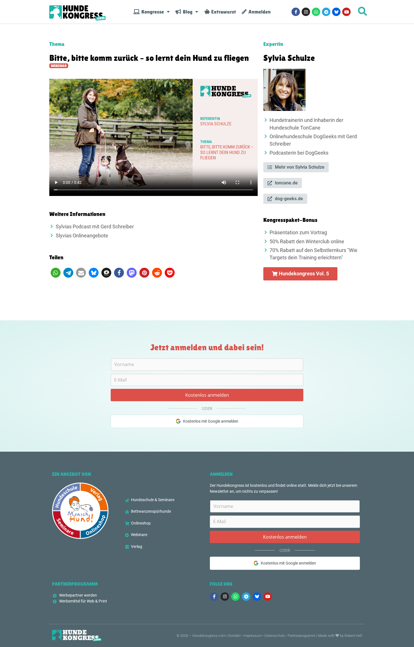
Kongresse (152, 12)
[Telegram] (326, 12)
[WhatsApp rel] (316, 12)
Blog (186, 12)
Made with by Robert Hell (340, 635)
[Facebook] (295, 12)
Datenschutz (274, 635)
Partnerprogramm (301, 635)
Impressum (252, 635)
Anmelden (259, 12)
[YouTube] (346, 12)
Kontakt (234, 635)
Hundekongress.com (209, 635)
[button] (56, 273)
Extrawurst (223, 12)
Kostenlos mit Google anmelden (210, 421)
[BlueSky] (336, 12)
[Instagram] (306, 12)
